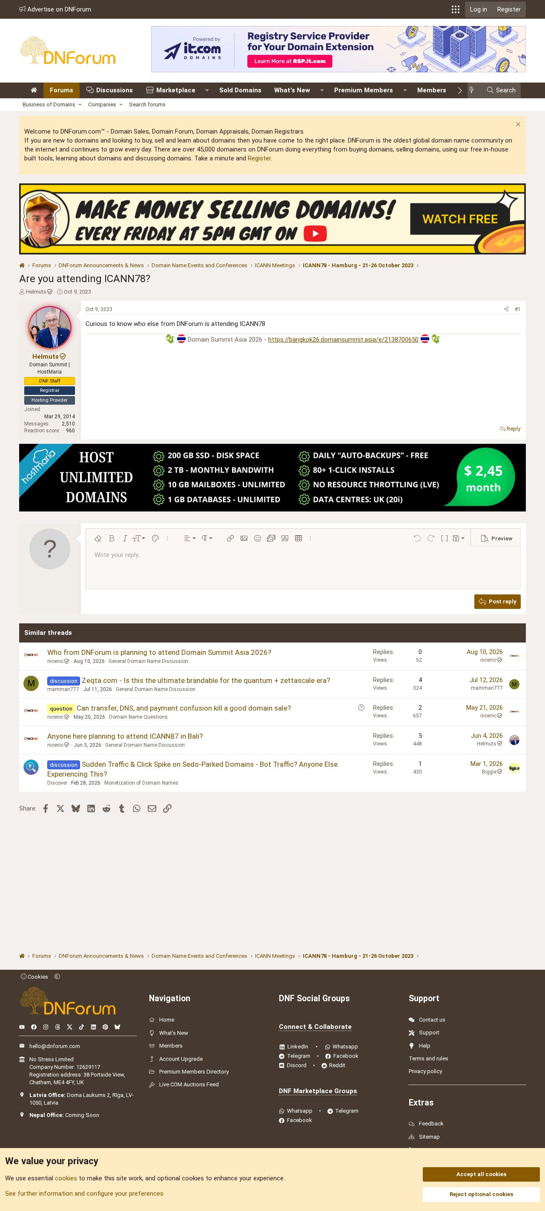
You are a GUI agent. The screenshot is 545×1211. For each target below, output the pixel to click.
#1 (518, 309)
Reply (513, 429)
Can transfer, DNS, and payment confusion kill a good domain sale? (184, 708)
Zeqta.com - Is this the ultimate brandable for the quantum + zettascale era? (206, 680)
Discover (57, 783)
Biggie (489, 772)
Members (431, 90)
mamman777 (63, 689)
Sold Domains (240, 90)
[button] (455, 9)
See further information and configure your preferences (84, 1193)
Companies (102, 104)
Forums (61, 90)
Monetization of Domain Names (141, 783)
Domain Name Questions (138, 717)
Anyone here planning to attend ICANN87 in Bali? (125, 736)
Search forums (147, 104)
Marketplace (175, 90)
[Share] (506, 309)
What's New (292, 90)
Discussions (114, 90)
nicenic (55, 661)
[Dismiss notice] (517, 125)
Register (259, 158)
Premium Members (363, 90)
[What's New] (474, 90)
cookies (66, 1178)
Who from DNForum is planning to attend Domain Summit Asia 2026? (159, 652)
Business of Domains (49, 104)
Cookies (37, 977)
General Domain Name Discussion (148, 661)
